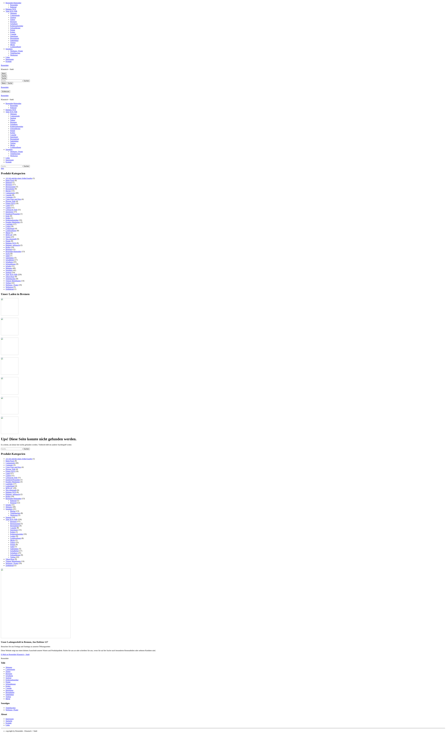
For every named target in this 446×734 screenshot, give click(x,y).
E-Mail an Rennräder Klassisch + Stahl (15, 654)
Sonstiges (9, 49)
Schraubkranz (15, 28)
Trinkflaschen (15, 53)
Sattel (8, 256)
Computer (9, 197)
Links (8, 57)
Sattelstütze (14, 40)
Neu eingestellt (11, 239)
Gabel (8, 205)
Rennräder (14, 5)
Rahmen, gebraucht (13, 245)
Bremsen (13, 22)
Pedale (12, 30)
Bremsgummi (10, 187)
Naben (12, 20)
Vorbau (13, 43)
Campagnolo (15, 15)
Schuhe (8, 266)
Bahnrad (13, 7)
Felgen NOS (10, 203)
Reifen (8, 247)
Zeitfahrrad (10, 289)
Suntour (13, 17)
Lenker (8, 226)
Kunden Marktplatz (13, 222)
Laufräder (9, 224)
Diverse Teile (10, 201)
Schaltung (14, 24)
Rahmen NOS (11, 9)
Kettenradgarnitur (16, 26)
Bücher (8, 191)
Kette (8, 216)
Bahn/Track (10, 180)
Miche (12, 45)
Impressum (10, 59)
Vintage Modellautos (13, 281)
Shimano (13, 13)
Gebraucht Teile (11, 210)
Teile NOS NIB (11, 11)
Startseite (9, 721)
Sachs (8, 254)
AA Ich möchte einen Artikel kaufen (19, 178)
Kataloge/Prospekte (13, 214)
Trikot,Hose (10, 277)
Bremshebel (14, 38)
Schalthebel (10, 260)
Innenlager (14, 36)
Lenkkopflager (15, 47)
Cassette (13, 34)
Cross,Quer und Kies (13, 199)
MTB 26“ (9, 235)
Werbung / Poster (16, 51)
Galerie (8, 208)
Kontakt (8, 61)
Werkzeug (14, 55)
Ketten (12, 32)
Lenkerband (10, 228)
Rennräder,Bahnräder (13, 3)
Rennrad (9, 249)
